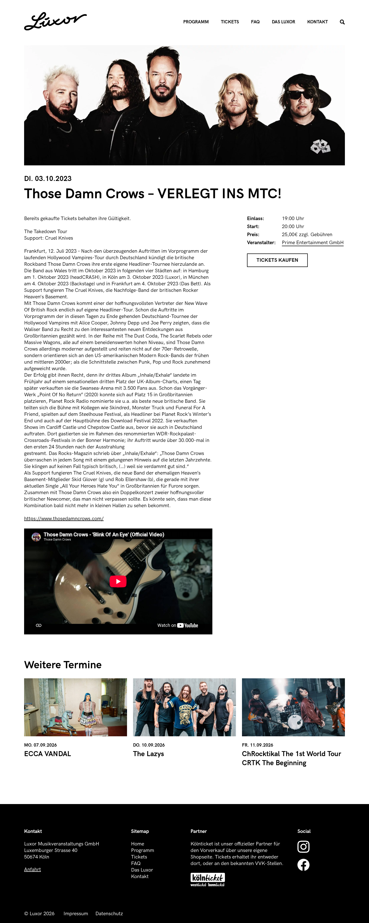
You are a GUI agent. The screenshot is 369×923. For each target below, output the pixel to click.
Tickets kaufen (277, 260)
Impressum (76, 914)
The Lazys (148, 754)
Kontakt (317, 22)
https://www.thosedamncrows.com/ (64, 519)
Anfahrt (32, 870)
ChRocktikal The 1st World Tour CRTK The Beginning (291, 758)
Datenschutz (109, 914)
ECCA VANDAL (47, 754)
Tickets (230, 22)
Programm (196, 22)
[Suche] (342, 22)
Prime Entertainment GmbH (313, 243)
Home (137, 844)
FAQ (255, 22)
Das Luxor (283, 22)
